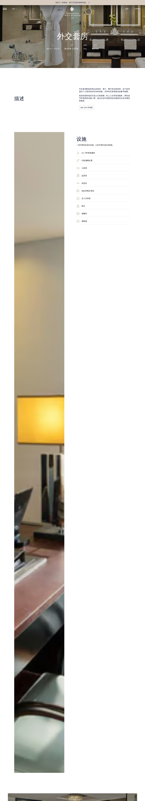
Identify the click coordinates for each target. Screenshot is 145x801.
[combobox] (15, 8)
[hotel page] (72, 8)
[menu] (4, 9)
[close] (89, 2)
